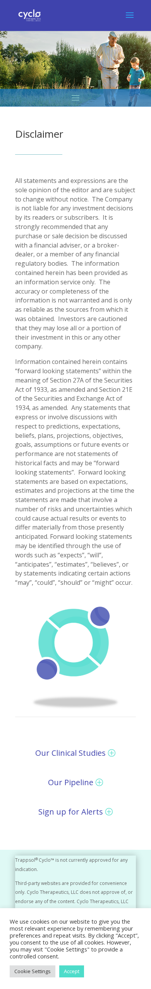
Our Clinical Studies (70, 753)
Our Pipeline (70, 782)
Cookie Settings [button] (32, 971)
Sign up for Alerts (70, 811)
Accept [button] (71, 971)
